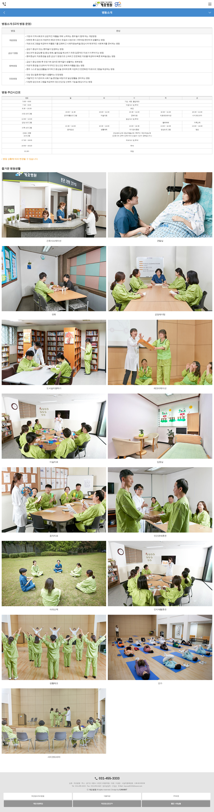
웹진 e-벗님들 (176, 803)
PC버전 (176, 796)
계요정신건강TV (107, 803)
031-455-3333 (109, 778)
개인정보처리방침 (37, 796)
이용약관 (107, 796)
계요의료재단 (38, 803)
